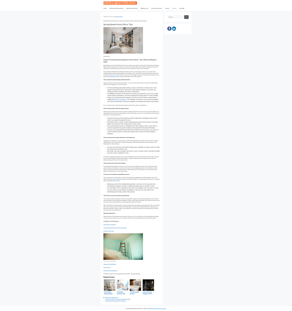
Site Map (181, 8)
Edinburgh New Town (108, 231)
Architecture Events (156, 8)
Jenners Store (106, 267)
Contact (167, 8)
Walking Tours (144, 8)
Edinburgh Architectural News (158, 308)
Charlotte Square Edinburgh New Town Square (115, 227)
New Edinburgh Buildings (109, 224)
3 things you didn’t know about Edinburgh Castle (117, 299)
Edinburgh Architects (132, 8)
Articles (174, 8)
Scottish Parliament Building (110, 270)
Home (105, 8)
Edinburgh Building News (116, 8)
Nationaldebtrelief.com (113, 76)
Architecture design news (111, 297)
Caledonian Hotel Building (109, 264)
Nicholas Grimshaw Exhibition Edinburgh (115, 300)
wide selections (117, 179)
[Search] (186, 17)
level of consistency (121, 99)
